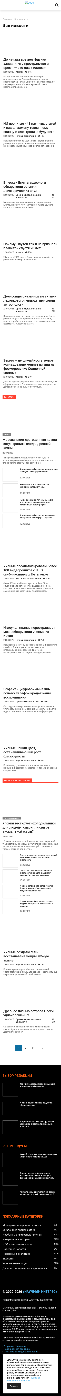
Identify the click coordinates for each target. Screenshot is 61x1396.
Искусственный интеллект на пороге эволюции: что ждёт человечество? (37, 1193)
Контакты (21, 1346)
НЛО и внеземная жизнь (28, 578)
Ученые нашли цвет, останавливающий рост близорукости (22, 752)
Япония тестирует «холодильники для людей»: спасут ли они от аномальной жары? (29, 827)
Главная (7, 19)
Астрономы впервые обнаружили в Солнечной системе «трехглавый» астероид (37, 1124)
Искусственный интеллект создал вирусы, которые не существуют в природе (36, 903)
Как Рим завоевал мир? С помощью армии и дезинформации (37, 1085)
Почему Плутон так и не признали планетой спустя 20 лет (30, 246)
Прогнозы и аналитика (27, 701)
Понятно (14, 1386)
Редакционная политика (17, 1349)
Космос (19, 72)
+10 (34, 1048)
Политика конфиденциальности (21, 1351)
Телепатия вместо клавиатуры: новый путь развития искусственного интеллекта (38, 857)
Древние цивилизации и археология (29, 196)
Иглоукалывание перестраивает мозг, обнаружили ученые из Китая (29, 632)
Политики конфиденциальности (23, 1379)
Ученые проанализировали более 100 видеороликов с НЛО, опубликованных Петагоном (30, 570)
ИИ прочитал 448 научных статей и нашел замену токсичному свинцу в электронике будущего (29, 127)
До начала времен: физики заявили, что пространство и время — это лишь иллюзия (26, 63)
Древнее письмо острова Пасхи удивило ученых (28, 1013)
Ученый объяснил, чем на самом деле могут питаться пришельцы (38, 1155)
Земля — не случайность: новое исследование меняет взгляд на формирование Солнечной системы (29, 366)
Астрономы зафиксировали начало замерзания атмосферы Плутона (37, 516)
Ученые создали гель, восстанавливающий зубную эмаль (26, 956)
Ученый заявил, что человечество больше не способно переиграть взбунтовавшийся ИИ (36, 888)
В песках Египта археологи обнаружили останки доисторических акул (24, 186)
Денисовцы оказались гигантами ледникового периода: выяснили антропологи (29, 300)
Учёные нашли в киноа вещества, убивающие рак (36, 1104)
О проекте (9, 1346)
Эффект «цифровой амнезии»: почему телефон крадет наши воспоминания (27, 693)
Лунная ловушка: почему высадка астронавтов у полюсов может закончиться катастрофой (36, 502)
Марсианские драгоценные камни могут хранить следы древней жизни (30, 444)
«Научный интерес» (40, 1292)
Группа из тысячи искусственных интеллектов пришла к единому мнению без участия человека (36, 873)
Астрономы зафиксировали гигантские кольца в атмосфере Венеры (39, 470)
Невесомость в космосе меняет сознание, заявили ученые (35, 485)
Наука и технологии (26, 136)
